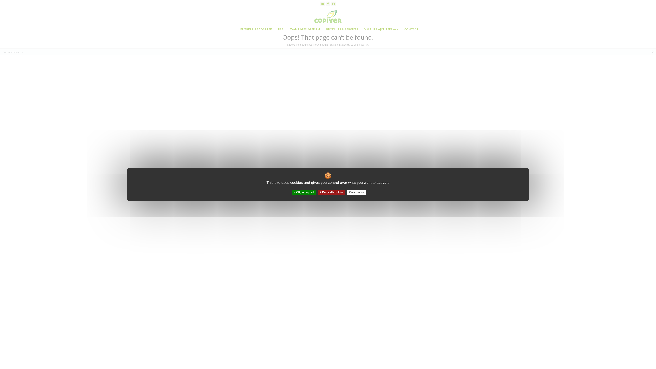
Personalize (356, 192)
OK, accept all (305, 192)
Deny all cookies (333, 192)
